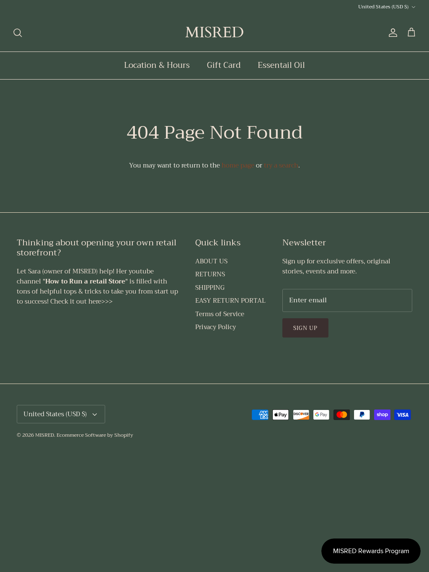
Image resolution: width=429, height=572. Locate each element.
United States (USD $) (383, 7)
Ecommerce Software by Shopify (95, 435)
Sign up (305, 328)
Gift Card (223, 65)
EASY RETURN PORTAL (230, 300)
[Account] (391, 33)
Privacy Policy (215, 327)
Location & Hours (157, 65)
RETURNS (210, 274)
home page (238, 165)
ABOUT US (211, 261)
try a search (281, 165)
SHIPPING (210, 287)
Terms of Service (219, 314)
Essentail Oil (281, 65)
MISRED (44, 435)
